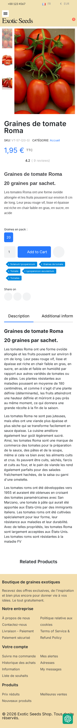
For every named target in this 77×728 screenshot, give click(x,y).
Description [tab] (18, 316)
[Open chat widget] (68, 719)
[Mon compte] (58, 17)
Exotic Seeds (17, 20)
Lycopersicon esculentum (40, 271)
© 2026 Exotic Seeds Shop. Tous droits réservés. (38, 716)
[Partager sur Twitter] (17, 297)
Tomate (14, 271)
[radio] (8, 237)
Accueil (55, 140)
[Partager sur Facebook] (8, 297)
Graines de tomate (53, 264)
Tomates (15, 278)
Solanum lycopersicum (22, 264)
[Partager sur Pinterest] (27, 297)
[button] (5, 13)
